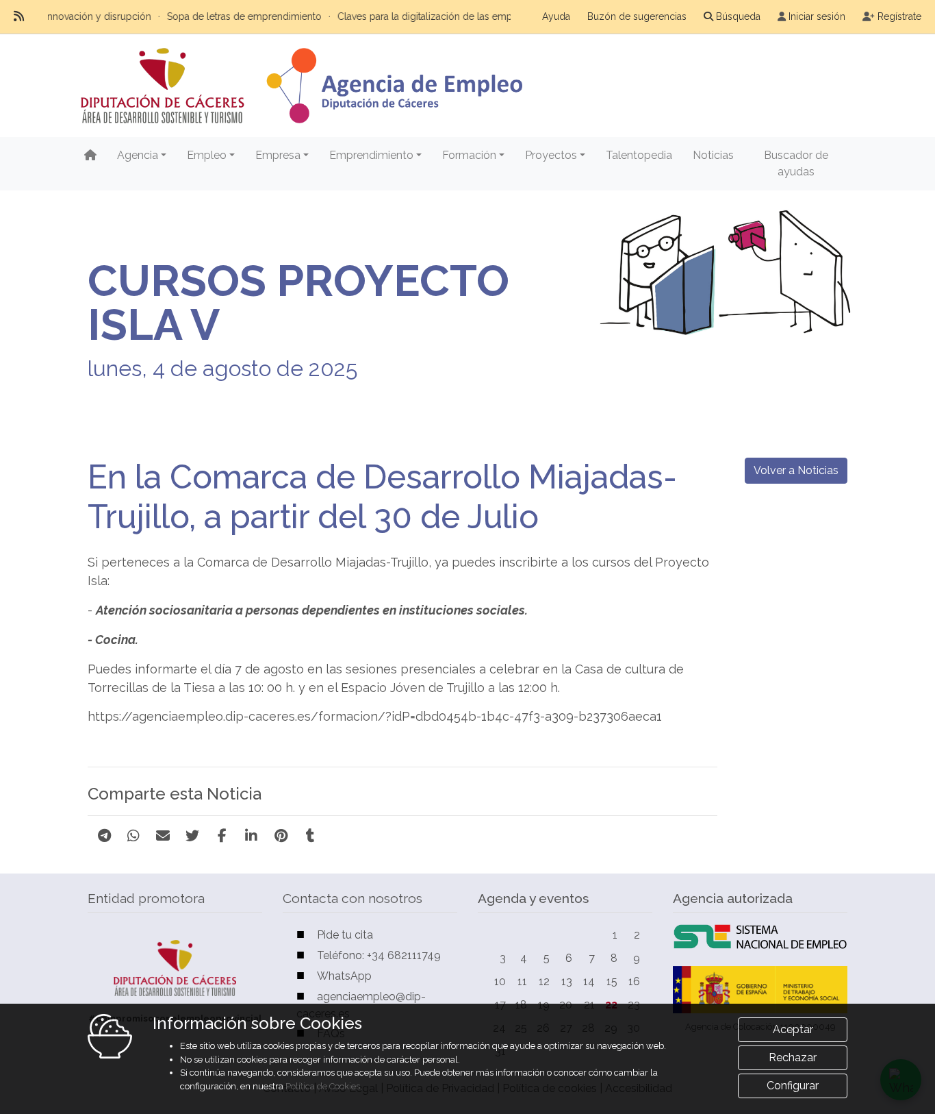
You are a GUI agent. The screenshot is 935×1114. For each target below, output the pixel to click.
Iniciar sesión (817, 16)
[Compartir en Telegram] (104, 836)
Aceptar (793, 1029)
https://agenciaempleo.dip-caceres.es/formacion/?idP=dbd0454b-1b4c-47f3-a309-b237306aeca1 (375, 716)
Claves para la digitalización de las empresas (414, 16)
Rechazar (793, 1057)
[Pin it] (280, 836)
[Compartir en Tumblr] (310, 836)
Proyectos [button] (551, 155)
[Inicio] (90, 155)
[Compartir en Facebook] (222, 836)
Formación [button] (469, 155)
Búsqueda (738, 16)
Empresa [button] (277, 155)
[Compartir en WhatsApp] (133, 836)
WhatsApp (344, 975)
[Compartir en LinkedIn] (251, 836)
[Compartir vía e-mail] (163, 836)
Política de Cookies (322, 1086)
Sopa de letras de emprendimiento (221, 16)
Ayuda (556, 16)
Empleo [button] (207, 155)
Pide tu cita (345, 934)
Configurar (793, 1085)
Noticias (713, 155)
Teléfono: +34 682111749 (379, 955)
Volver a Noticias (796, 470)
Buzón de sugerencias (637, 16)
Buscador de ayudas (796, 163)
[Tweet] (192, 836)
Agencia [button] (137, 155)
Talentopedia (639, 155)
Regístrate (899, 16)
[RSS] (19, 16)
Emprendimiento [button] (371, 155)
